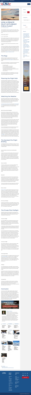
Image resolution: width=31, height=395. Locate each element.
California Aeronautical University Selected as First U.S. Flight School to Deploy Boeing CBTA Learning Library (26, 35)
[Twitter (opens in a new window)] (25, 373)
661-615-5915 (7, 0)
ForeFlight (3, 134)
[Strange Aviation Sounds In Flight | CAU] (10, 343)
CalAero (10, 297)
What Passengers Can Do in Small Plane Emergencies (8, 367)
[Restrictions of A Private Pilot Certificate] (16, 332)
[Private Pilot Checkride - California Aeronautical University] (4, 331)
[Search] (28, 12)
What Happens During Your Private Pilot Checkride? (4, 336)
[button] (28, 4)
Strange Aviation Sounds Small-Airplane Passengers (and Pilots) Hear (10, 348)
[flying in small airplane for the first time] (4, 343)
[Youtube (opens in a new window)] (23, 375)
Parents (10, 378)
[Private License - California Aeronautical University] (10, 330)
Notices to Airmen (3, 189)
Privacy (10, 381)
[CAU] (5, 4)
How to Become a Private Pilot (9, 326)
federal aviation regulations (9, 59)
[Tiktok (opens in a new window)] (27, 375)
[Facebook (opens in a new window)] (23, 373)
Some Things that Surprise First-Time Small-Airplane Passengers (4, 347)
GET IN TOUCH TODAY (26, 88)
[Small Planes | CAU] (4, 355)
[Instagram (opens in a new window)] (27, 373)
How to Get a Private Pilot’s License (4, 326)
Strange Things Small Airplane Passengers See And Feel (16, 348)
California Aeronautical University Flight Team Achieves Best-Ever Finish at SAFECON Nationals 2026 (26, 51)
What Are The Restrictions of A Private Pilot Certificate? (16, 337)
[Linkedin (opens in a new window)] (25, 375)
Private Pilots (3, 366)
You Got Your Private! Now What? (10, 332)
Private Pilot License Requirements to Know (16, 326)
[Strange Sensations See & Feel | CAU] (16, 343)
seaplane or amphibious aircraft (10, 51)
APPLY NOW (25, 377)
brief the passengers (5, 256)
